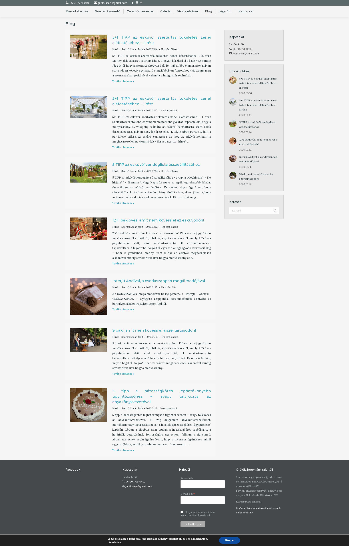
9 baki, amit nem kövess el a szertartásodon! (154, 330)
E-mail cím (187, 494)
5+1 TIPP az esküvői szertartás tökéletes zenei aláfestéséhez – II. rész (258, 83)
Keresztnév (186, 478)
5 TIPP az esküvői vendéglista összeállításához (156, 164)
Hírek (115, 49)
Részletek (114, 542)
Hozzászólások (169, 49)
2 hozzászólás (168, 287)
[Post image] (232, 80)
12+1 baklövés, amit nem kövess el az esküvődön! (158, 220)
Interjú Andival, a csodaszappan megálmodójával (158, 281)
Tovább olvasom (122, 81)
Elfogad (229, 540)
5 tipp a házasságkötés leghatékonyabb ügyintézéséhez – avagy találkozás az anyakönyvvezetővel (161, 396)
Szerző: (132, 49)
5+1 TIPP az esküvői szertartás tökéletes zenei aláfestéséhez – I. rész (258, 105)
